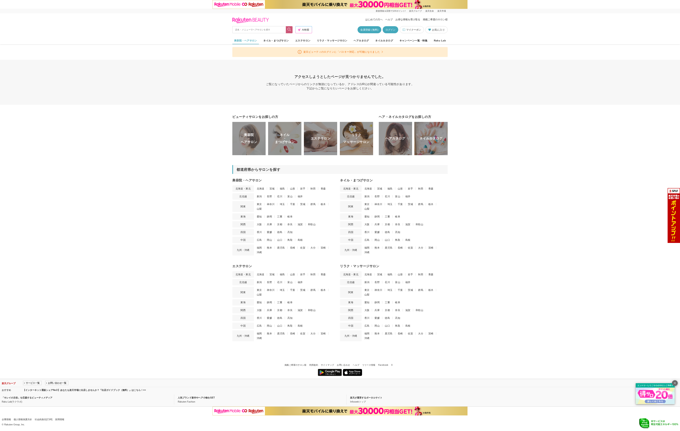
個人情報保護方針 (23, 419)
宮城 (272, 188)
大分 (313, 247)
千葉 (292, 204)
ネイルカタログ (384, 40)
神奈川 (270, 204)
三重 (279, 216)
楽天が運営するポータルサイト (366, 397)
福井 (300, 196)
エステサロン (303, 40)
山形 (292, 188)
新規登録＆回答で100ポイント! (391, 11)
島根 (300, 240)
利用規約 (313, 365)
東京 (259, 204)
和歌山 (312, 224)
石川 (279, 196)
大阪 (259, 224)
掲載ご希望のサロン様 (435, 19)
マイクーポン (413, 29)
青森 (323, 188)
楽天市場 (441, 11)
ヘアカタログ (361, 40)
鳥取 (290, 240)
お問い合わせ (343, 365)
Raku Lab (440, 40)
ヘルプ (389, 19)
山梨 (259, 208)
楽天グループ (415, 11)
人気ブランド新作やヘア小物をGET (196, 397)
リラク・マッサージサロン (332, 40)
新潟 (259, 196)
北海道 (260, 188)
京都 (279, 224)
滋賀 (300, 224)
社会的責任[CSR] (43, 419)
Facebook (383, 365)
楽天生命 (429, 11)
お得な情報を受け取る (407, 19)
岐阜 (290, 216)
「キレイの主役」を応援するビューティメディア (27, 397)
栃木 (323, 204)
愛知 (259, 216)
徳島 (279, 232)
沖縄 (259, 252)
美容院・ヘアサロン (245, 40)
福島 (282, 188)
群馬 (313, 204)
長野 (269, 196)
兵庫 (269, 224)
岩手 (302, 188)
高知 (290, 232)
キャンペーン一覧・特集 (414, 40)
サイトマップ (327, 365)
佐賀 (302, 247)
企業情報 (6, 419)
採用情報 (59, 419)
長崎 (292, 247)
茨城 (302, 204)
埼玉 (282, 204)
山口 (279, 240)
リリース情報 (368, 365)
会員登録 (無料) (369, 29)
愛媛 (269, 232)
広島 (259, 240)
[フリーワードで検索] (289, 29)
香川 (259, 232)
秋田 (313, 188)
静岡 (269, 216)
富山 (290, 196)
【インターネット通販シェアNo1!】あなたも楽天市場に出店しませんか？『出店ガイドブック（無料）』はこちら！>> (84, 390)
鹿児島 (281, 247)
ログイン (390, 29)
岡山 (269, 240)
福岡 (259, 247)
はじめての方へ (374, 19)
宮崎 (323, 247)
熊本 (269, 247)
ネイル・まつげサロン (276, 40)
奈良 (290, 224)
